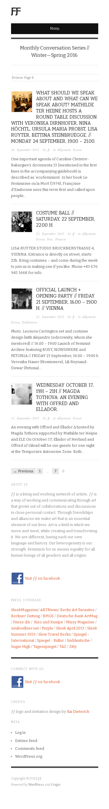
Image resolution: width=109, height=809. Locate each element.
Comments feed (29, 748)
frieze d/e (21, 622)
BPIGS (48, 616)
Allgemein (64, 149)
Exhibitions (29, 322)
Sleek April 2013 (70, 628)
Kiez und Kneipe (48, 622)
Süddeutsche (78, 640)
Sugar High (20, 646)
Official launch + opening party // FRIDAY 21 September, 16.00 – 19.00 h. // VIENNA (66, 299)
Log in (20, 732)
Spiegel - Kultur (50, 640)
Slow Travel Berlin (54, 634)
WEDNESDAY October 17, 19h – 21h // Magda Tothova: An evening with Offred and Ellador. (65, 397)
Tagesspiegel (44, 646)
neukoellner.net (25, 628)
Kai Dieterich (78, 711)
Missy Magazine (80, 622)
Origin (55, 785)
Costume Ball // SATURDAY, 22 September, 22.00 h (65, 219)
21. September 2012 (50, 316)
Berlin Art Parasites (77, 610)
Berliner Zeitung (25, 616)
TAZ (62, 646)
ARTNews (49, 610)
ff (48, 149)
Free (50, 239)
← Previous (23, 471)
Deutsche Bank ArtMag (77, 616)
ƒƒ (15, 10)
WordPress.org (28, 756)
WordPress (36, 785)
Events (77, 149)
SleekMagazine (24, 610)
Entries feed (26, 740)
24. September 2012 (25, 149)
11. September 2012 (25, 418)
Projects (60, 239)
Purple (47, 628)
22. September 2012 (50, 233)
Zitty (73, 646)
